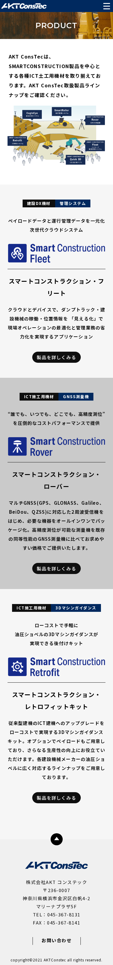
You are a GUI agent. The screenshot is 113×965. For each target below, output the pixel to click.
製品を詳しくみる (56, 357)
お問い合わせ (56, 940)
